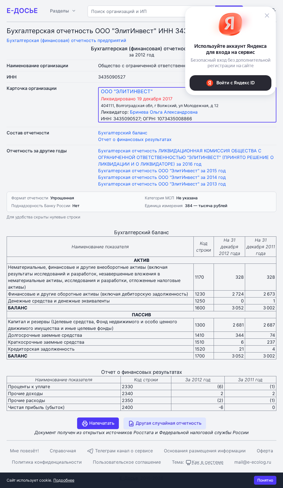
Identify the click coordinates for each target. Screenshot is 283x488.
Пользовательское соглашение (127, 462)
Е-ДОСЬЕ (22, 11)
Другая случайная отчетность (168, 423)
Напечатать (101, 423)
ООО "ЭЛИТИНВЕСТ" (127, 91)
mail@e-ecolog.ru (252, 462)
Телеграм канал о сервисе (123, 450)
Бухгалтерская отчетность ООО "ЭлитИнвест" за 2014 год (162, 177)
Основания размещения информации (205, 450)
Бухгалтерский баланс (122, 132)
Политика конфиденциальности (47, 462)
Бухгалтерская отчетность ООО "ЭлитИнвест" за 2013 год (162, 184)
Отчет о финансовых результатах (135, 139)
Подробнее (63, 480)
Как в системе (207, 462)
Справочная (63, 450)
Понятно (265, 480)
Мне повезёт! (24, 450)
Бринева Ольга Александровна (164, 112)
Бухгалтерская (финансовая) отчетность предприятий (66, 40)
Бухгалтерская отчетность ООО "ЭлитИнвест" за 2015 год (162, 170)
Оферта (265, 450)
